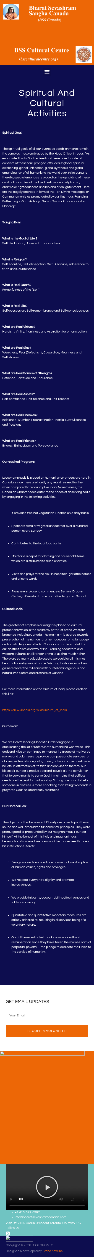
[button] (47, 72)
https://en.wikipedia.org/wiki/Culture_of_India (34, 710)
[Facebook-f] (16, 1234)
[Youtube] (25, 1234)
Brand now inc (52, 1251)
